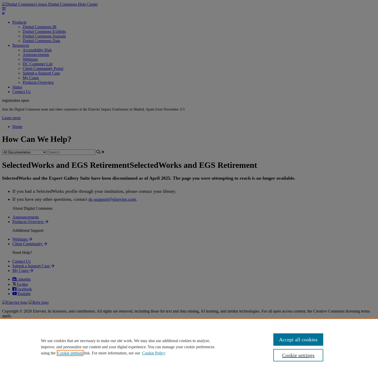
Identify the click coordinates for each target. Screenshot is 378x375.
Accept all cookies (298, 339)
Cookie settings (70, 353)
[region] (189, 346)
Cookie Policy (153, 353)
